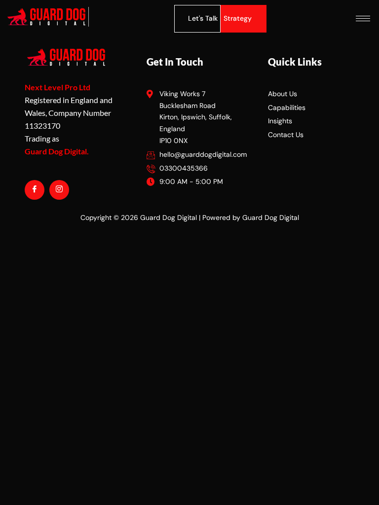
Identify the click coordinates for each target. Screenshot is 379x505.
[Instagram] (59, 190)
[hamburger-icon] (363, 18)
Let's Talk (203, 18)
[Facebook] (34, 190)
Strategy (238, 18)
